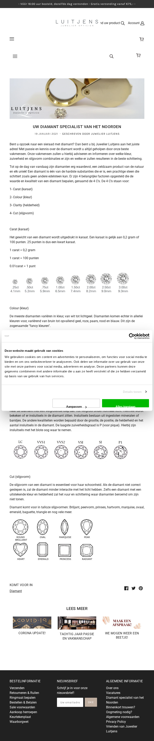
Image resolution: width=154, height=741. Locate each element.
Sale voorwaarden (22, 707)
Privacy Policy (116, 722)
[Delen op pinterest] (140, 588)
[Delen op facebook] (126, 588)
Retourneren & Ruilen (24, 693)
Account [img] (134, 23)
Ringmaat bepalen (22, 698)
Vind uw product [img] (109, 23)
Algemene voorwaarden (122, 717)
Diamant (16, 591)
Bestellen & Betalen (23, 702)
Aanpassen (74, 406)
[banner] (77, 23)
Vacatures (113, 693)
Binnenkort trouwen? (120, 707)
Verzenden (17, 688)
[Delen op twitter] (133, 588)
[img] (111, 56)
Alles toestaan (125, 406)
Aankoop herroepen (23, 712)
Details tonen (132, 391)
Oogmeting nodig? (119, 712)
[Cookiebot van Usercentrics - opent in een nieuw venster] (131, 336)
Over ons (112, 688)
